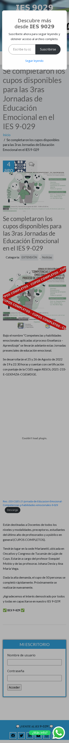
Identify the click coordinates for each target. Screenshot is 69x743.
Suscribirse (48, 49)
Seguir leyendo (34, 61)
